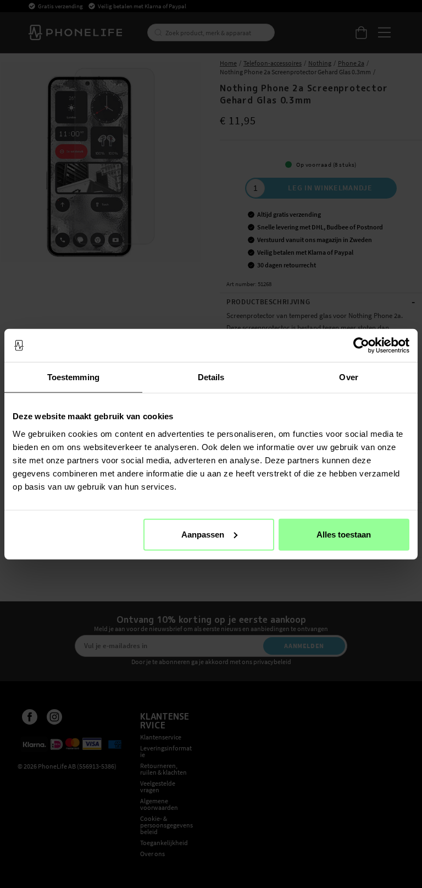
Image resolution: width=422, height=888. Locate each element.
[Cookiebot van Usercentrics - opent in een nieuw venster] (361, 345)
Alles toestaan (343, 534)
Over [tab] (348, 377)
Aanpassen (202, 534)
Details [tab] (211, 377)
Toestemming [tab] (73, 377)
